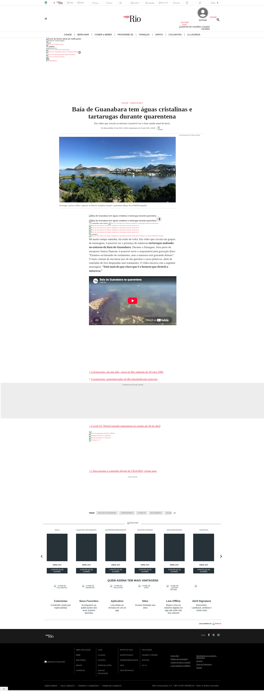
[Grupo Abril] (46, 3)
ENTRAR (184, 22)
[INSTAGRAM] (217, 635)
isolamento (155, 513)
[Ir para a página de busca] (218, 19)
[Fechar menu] (63, 39)
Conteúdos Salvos (72, 52)
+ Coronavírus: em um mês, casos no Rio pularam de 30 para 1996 (126, 371)
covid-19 (141, 513)
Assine (213, 17)
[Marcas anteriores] (54, 3)
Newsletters (53, 60)
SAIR (184, 25)
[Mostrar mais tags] (174, 513)
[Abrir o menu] (46, 18)
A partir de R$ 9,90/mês (57, 571)
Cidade (124, 103)
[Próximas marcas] (217, 3)
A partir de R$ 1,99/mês (86, 571)
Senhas (61, 56)
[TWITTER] (213, 635)
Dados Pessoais (69, 54)
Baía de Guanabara (107, 513)
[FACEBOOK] (208, 635)
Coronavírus (136, 103)
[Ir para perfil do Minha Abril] (132, 45)
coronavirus (127, 513)
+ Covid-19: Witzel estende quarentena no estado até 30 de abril (124, 425)
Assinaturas (65, 49)
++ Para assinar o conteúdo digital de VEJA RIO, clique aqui (123, 470)
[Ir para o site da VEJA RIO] (132, 21)
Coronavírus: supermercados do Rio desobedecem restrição (124, 378)
